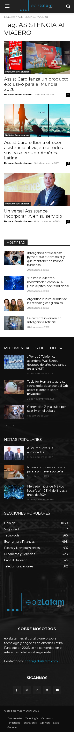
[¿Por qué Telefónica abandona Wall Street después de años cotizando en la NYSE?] (14, 362)
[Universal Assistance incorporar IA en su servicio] (37, 189)
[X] (47, 690)
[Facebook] (17, 690)
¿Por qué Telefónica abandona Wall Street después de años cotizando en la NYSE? (46, 363)
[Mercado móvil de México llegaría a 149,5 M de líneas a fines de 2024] (14, 491)
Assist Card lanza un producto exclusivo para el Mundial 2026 (36, 84)
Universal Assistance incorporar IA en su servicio (33, 213)
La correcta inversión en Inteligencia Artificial (44, 320)
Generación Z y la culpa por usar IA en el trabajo (46, 409)
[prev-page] (6, 425)
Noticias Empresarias (17, 135)
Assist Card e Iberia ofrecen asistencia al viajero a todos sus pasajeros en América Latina (33, 150)
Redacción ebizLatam (17, 94)
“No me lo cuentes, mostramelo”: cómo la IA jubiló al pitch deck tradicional (48, 282)
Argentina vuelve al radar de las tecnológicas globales (47, 301)
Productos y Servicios (17, 71)
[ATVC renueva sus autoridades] (14, 453)
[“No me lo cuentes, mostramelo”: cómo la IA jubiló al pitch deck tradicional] (14, 283)
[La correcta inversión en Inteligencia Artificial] (14, 323)
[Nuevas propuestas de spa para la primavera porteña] (14, 472)
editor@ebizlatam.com (41, 661)
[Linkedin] (37, 690)
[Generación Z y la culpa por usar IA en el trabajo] (14, 412)
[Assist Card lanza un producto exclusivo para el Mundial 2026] (37, 57)
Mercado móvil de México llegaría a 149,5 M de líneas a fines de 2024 (47, 490)
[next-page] (13, 425)
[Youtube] (57, 690)
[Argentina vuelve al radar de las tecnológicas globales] (14, 304)
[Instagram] (27, 690)
